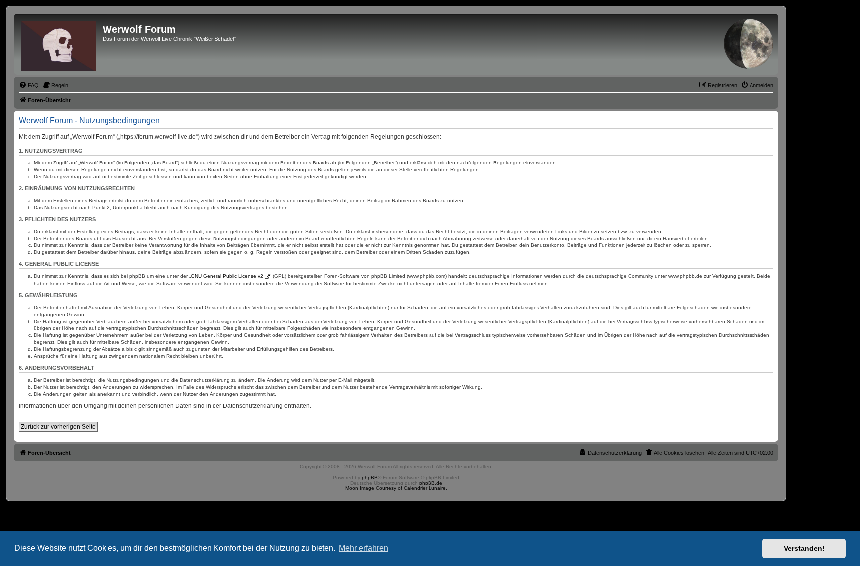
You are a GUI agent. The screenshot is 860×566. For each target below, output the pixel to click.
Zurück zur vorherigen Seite (58, 426)
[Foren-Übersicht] (59, 44)
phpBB (370, 477)
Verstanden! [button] (804, 548)
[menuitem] (29, 85)
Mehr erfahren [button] (363, 548)
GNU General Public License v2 (227, 276)
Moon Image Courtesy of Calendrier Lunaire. (396, 488)
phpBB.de (430, 482)
